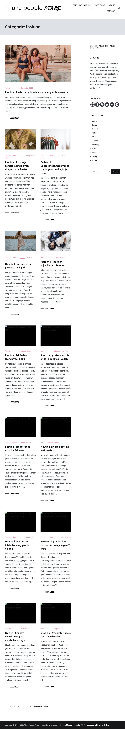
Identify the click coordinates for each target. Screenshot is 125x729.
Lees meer (14, 118)
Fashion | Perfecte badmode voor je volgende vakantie (36, 92)
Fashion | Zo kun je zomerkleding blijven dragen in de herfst (17, 166)
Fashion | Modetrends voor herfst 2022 (17, 448)
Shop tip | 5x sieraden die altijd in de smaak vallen (55, 357)
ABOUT (112, 5)
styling (94, 157)
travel (94, 160)
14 (30, 706)
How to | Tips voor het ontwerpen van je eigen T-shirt (56, 545)
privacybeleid (104, 725)
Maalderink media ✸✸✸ (75, 725)
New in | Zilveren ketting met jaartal (55, 448)
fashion (8, 88)
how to (16, 155)
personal (95, 153)
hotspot (95, 133)
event (94, 121)
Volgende (38, 706)
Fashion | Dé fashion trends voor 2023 (16, 357)
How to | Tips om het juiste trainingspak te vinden (17, 545)
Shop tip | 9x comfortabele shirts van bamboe (56, 635)
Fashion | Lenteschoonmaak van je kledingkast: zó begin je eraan (55, 167)
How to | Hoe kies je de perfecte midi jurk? (18, 266)
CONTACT (111, 11)
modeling (95, 145)
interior (95, 141)
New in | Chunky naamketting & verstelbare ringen (15, 636)
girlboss (95, 129)
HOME (74, 5)
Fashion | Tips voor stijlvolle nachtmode (52, 263)
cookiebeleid (92, 725)
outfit (94, 149)
